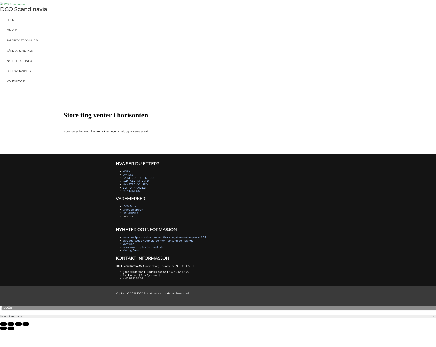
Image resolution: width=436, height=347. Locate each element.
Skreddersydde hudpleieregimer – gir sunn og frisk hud (158, 240)
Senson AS (182, 293)
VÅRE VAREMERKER (20, 50)
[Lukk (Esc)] (25, 324)
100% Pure (129, 206)
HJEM (11, 20)
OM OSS (12, 30)
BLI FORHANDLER (19, 71)
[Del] (18, 324)
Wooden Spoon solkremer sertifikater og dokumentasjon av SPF (164, 237)
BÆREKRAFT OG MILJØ (22, 40)
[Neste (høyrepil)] (10, 328)
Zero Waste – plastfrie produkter (144, 247)
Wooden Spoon (133, 209)
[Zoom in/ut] (3, 324)
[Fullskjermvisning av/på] (10, 324)
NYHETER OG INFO (19, 61)
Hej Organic (130, 212)
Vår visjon (128, 243)
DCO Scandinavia (23, 9)
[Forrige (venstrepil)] (3, 328)
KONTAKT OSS (16, 81)
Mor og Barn (131, 250)
